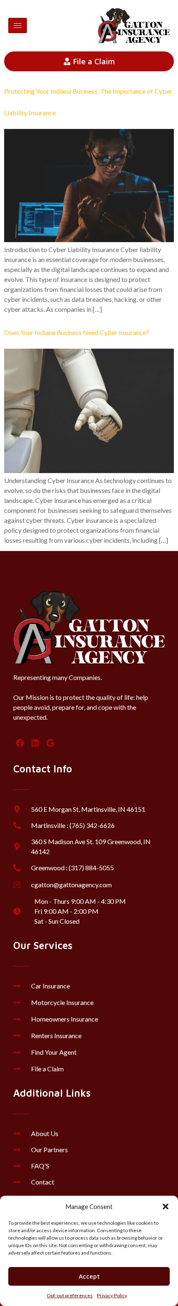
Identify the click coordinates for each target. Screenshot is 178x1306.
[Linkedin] (35, 743)
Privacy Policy (112, 1295)
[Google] (50, 743)
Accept (89, 1276)
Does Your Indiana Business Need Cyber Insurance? (76, 332)
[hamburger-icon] (17, 25)
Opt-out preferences (70, 1295)
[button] (165, 1206)
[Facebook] (19, 743)
